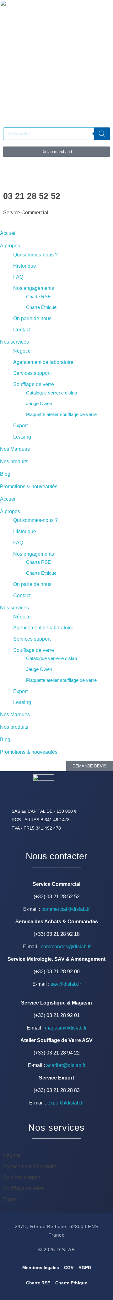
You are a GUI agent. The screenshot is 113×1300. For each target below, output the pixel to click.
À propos (10, 245)
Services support (32, 373)
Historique (24, 266)
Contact (21, 329)
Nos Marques (15, 449)
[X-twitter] (75, 101)
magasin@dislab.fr (66, 1027)
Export (20, 425)
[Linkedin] (25, 101)
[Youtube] (42, 101)
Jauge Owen (39, 403)
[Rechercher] (102, 133)
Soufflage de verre (33, 384)
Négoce (22, 351)
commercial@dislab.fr (65, 909)
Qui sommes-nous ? (35, 254)
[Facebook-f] (8, 101)
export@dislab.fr (65, 1102)
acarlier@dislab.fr (65, 1065)
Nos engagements (33, 288)
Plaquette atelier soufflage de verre (61, 414)
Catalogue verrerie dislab (51, 392)
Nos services (14, 342)
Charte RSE (38, 296)
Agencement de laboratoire (43, 362)
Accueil (8, 233)
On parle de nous (32, 318)
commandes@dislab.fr (66, 946)
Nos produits (14, 461)
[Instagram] (59, 101)
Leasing (22, 436)
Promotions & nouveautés (28, 486)
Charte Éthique (41, 307)
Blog (5, 474)
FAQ (18, 277)
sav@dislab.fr (66, 984)
